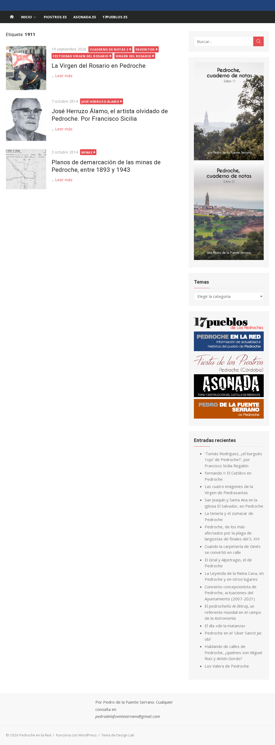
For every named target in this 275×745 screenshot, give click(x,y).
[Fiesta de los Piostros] (229, 370)
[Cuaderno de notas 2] (229, 258)
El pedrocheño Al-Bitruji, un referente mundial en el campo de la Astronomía (233, 612)
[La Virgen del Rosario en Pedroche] (26, 68)
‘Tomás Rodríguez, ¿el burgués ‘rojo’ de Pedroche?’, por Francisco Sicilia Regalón (233, 459)
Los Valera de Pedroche (227, 666)
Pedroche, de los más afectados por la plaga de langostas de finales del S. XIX (232, 532)
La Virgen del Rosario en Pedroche (99, 65)
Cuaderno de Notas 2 (109, 49)
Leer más (64, 75)
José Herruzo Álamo (100, 101)
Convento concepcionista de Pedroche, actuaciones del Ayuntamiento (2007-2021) (230, 592)
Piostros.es (55, 17)
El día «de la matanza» (225, 625)
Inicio (26, 17)
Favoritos (145, 49)
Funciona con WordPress (76, 735)
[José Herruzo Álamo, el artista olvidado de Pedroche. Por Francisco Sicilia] (26, 119)
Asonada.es (84, 17)
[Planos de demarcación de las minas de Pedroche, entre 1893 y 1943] (26, 169)
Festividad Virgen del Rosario (80, 56)
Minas (87, 152)
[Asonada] (229, 395)
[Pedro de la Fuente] (229, 417)
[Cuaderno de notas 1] (229, 158)
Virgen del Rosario (133, 56)
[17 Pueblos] (229, 328)
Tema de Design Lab (117, 735)
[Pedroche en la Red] (12, 17)
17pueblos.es (115, 17)
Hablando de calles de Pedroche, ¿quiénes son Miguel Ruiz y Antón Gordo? (233, 652)
